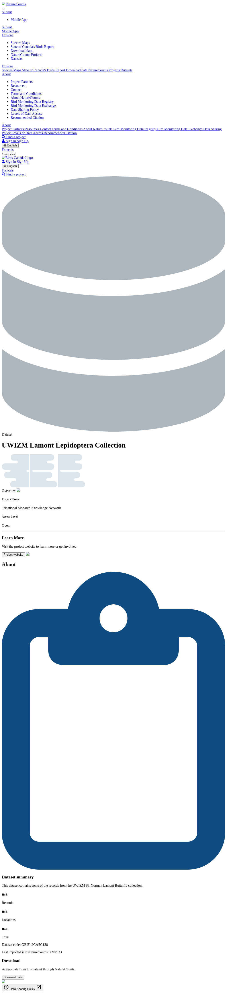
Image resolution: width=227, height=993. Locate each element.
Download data (21, 51)
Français (8, 150)
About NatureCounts (25, 97)
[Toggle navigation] (3, 9)
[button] (7, 12)
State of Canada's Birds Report (32, 47)
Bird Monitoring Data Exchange (33, 105)
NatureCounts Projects (26, 54)
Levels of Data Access (26, 113)
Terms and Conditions (26, 93)
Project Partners (22, 82)
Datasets (16, 58)
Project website (13, 554)
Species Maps (20, 43)
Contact (16, 90)
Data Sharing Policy (25, 109)
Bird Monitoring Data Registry (32, 101)
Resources (18, 86)
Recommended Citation (27, 117)
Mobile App (19, 19)
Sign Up (23, 141)
